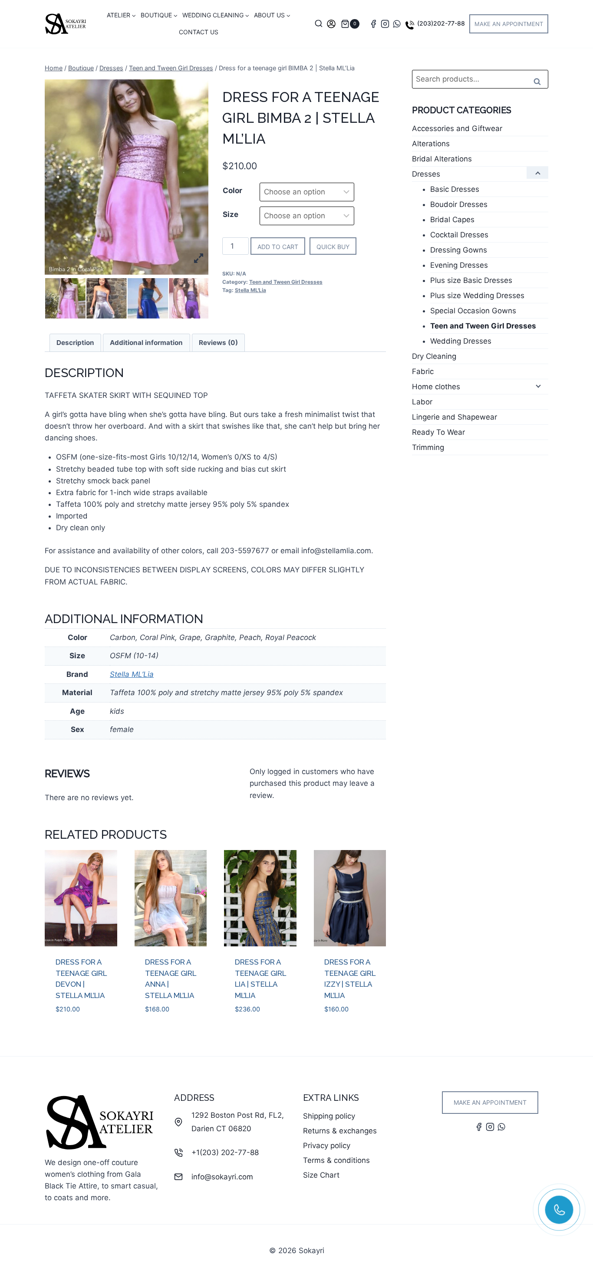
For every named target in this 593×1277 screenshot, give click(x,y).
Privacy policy (326, 1145)
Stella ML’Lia (132, 674)
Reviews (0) (218, 342)
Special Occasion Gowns (473, 310)
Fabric (423, 371)
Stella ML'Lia (250, 290)
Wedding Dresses (460, 341)
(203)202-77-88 (441, 23)
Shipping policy (329, 1116)
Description (75, 342)
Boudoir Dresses (459, 204)
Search (540, 81)
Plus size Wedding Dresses (477, 295)
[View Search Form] (318, 23)
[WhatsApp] (396, 24)
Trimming (428, 447)
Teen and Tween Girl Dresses (286, 282)
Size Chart (321, 1175)
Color (232, 190)
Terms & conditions (336, 1160)
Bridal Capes (452, 219)
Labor (422, 401)
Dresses (426, 174)
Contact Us (198, 32)
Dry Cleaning (434, 356)
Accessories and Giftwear (457, 128)
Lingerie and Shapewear (454, 417)
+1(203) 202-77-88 (225, 1152)
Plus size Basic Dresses (471, 280)
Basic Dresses (454, 189)
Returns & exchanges (340, 1130)
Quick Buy (332, 246)
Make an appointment (508, 23)
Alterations (431, 143)
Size (230, 214)
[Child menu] (537, 173)
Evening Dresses (459, 265)
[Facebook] (373, 24)
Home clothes (436, 386)
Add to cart (277, 246)
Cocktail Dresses (459, 234)
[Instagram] (385, 24)
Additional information (146, 342)
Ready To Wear (438, 432)
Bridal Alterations (442, 158)
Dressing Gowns (458, 250)
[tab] (75, 343)
